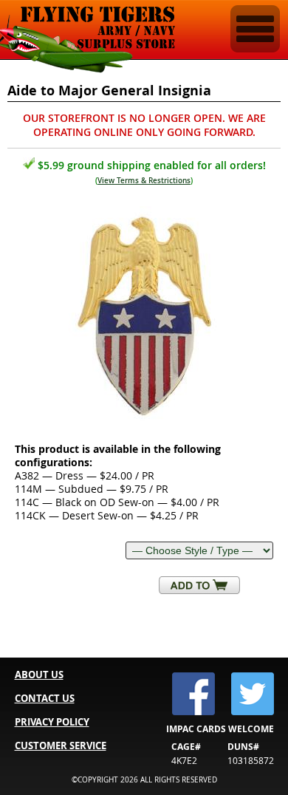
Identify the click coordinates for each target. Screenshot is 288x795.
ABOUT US (39, 674)
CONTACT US (45, 698)
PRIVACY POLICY (52, 722)
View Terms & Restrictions (144, 180)
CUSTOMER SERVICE (60, 745)
